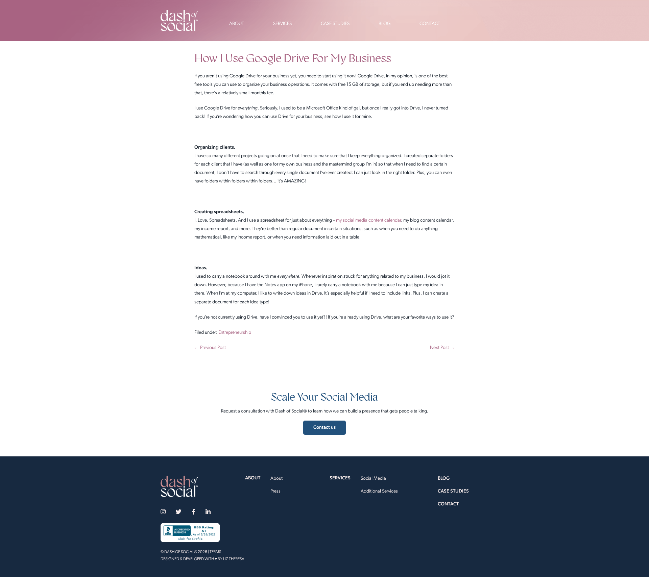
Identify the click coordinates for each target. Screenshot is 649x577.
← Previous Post (210, 347)
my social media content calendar (368, 220)
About (276, 478)
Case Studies (453, 491)
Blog (444, 478)
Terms (215, 552)
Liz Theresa (233, 559)
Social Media (373, 478)
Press (275, 491)
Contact (448, 504)
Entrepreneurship (234, 332)
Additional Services (379, 491)
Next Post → (442, 347)
